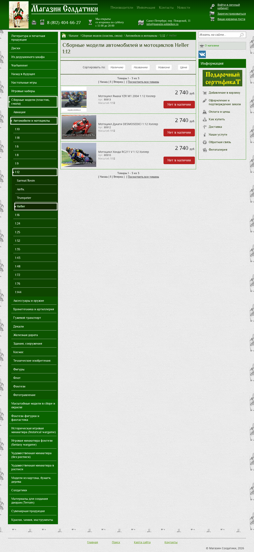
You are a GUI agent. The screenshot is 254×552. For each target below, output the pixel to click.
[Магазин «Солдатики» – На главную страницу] (19, 15)
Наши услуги (218, 134)
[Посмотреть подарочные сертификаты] (222, 85)
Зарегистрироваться (231, 13)
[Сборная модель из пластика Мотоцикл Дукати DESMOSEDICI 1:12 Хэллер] (79, 138)
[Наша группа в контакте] (202, 54)
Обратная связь (220, 142)
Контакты (166, 8)
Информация (146, 8)
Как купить (217, 119)
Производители (122, 8)
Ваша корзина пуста (231, 19)
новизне (164, 67)
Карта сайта (142, 542)
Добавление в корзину (224, 92)
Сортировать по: (94, 67)
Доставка (215, 127)
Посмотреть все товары (143, 81)
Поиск (116, 542)
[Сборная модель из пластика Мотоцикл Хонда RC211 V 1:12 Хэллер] (79, 166)
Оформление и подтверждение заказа (225, 102)
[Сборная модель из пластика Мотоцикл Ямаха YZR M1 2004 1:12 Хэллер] (74, 111)
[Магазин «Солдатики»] (64, 9)
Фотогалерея (218, 149)
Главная (92, 542)
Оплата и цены (219, 112)
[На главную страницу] (34, 22)
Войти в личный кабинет (228, 6)
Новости (183, 8)
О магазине (212, 45)
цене (183, 67)
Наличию (116, 67)
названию (141, 67)
